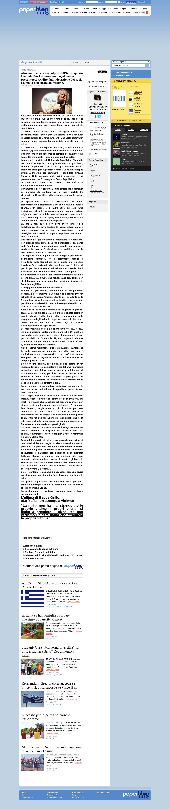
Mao (91, 185)
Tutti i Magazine (140, 13)
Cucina (75, 13)
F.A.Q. (74, 795)
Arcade (118, 130)
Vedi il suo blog (98, 112)
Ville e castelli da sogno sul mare (40, 549)
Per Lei (56, 13)
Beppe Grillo (94, 165)
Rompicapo (144, 130)
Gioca (136, 139)
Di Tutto (92, 180)
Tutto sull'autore (120, 120)
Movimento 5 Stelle (96, 191)
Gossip (144, 9)
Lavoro (127, 13)
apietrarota (138, 104)
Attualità (92, 206)
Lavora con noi (27, 797)
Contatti (25, 795)
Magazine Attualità (31, 62)
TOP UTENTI (134, 86)
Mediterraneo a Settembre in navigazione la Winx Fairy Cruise (52, 748)
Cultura (66, 9)
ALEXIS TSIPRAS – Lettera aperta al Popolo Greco (50, 584)
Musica (86, 9)
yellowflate (138, 92)
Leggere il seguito (73, 602)
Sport (124, 9)
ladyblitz (137, 98)
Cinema (76, 9)
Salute (84, 13)
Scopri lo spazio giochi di (125, 169)
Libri (95, 9)
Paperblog (34, 10)
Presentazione (52, 792)
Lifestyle (117, 13)
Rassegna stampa (78, 792)
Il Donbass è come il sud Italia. (39, 552)
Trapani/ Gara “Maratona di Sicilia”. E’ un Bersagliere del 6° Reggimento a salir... (51, 651)
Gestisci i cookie (78, 797)
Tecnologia (114, 9)
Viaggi (103, 9)
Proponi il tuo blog (122, 75)
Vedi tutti (95, 154)
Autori (87, 63)
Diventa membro (138, 120)
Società (57, 9)
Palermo (92, 170)
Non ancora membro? (124, 72)
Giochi (75, 63)
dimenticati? (141, 2)
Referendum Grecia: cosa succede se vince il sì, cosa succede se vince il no (50, 685)
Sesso (65, 13)
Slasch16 (44, 86)
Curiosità (134, 9)
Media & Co (105, 13)
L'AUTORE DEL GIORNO (118, 87)
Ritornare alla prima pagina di (42, 566)
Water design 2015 (32, 546)
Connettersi (131, 2)
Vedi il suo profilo (98, 109)
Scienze (94, 13)
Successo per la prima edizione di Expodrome (46, 716)
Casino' (131, 130)
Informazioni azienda (54, 797)
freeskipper (138, 110)
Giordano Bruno (95, 175)
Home (24, 2)
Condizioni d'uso (53, 795)
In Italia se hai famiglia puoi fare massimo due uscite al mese (46, 617)
